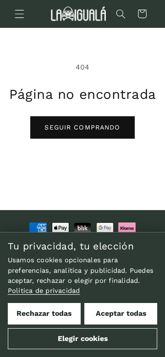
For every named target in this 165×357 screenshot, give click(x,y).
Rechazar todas (44, 313)
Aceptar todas (121, 313)
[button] (19, 13)
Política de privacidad (44, 291)
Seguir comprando (82, 127)
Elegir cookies (83, 338)
